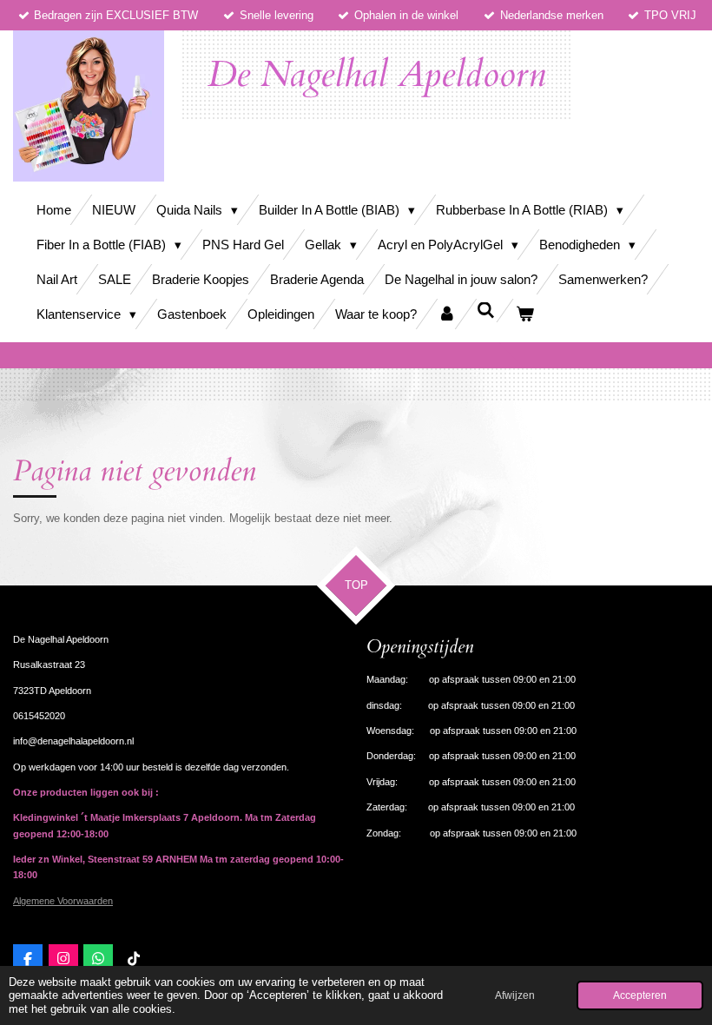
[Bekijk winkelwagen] (524, 314)
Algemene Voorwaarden (63, 901)
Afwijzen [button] (515, 995)
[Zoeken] (485, 310)
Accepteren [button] (640, 995)
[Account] (446, 314)
